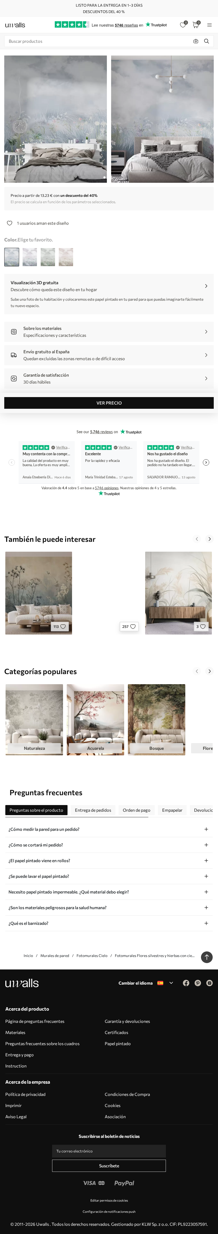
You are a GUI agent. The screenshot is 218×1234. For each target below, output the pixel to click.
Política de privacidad (25, 1094)
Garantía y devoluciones (127, 1021)
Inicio (28, 955)
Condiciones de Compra (127, 1094)
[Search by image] (196, 41)
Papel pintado (118, 1043)
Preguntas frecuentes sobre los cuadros (42, 1043)
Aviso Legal (16, 1116)
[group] (34, 720)
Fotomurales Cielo (92, 955)
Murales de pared (54, 955)
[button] (196, 539)
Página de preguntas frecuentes (34, 1021)
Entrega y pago (19, 1054)
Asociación (115, 1116)
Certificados (116, 1032)
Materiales (15, 1032)
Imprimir (13, 1105)
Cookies (112, 1105)
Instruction (16, 1065)
